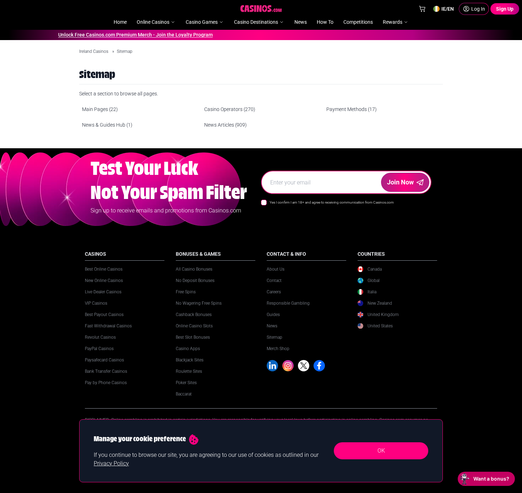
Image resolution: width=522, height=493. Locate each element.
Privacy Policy (111, 463)
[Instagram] (288, 365)
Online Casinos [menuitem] (153, 22)
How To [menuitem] (325, 22)
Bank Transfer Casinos (106, 371)
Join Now (400, 182)
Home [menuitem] (120, 22)
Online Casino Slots (194, 325)
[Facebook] (319, 365)
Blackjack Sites (189, 360)
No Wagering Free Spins (199, 303)
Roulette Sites (189, 371)
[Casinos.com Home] (261, 8)
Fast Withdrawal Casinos (108, 325)
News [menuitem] (300, 22)
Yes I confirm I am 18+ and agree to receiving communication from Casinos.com (332, 202)
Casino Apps (188, 348)
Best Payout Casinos (104, 314)
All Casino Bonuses (194, 269)
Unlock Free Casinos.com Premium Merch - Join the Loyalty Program (131, 35)
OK (381, 450)
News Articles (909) (225, 125)
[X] (303, 365)
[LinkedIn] (272, 365)
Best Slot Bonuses (193, 337)
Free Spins (186, 291)
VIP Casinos (96, 303)
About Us (275, 269)
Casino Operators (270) (229, 109)
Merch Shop (278, 348)
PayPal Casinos (99, 348)
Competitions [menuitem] (358, 22)
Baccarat (184, 394)
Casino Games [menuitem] (202, 22)
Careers (274, 291)
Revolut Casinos (100, 337)
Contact (274, 280)
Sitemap (274, 337)
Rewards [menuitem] (392, 22)
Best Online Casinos (104, 269)
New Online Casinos (104, 280)
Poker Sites (186, 382)
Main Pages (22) (100, 109)
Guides (273, 314)
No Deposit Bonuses (195, 280)
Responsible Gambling (288, 303)
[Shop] (422, 9)
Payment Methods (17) (351, 109)
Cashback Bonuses (194, 314)
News (272, 325)
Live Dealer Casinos (103, 291)
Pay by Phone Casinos (106, 382)
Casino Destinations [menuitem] (256, 22)
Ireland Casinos (94, 51)
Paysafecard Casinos (104, 360)
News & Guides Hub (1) (107, 125)
